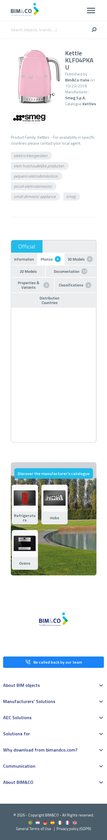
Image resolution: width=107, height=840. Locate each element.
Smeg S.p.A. (75, 98)
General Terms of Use (33, 828)
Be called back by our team (57, 662)
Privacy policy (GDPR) (73, 828)
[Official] (27, 246)
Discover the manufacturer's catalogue (54, 473)
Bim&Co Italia (77, 80)
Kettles (89, 104)
